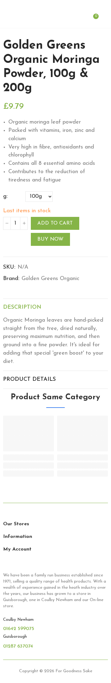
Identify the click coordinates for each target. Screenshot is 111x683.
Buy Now (50, 239)
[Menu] (6, 19)
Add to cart (55, 223)
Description (22, 307)
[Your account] (105, 19)
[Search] (83, 20)
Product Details (29, 379)
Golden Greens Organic (50, 278)
